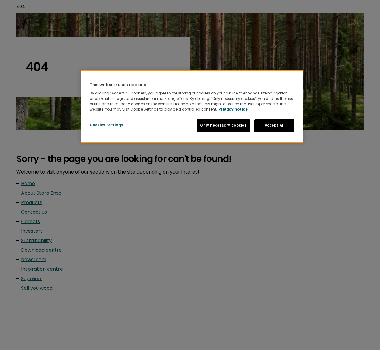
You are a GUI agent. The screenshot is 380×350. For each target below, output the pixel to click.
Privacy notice (233, 109)
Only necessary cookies (223, 125)
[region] (192, 106)
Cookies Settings (106, 125)
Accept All (274, 125)
